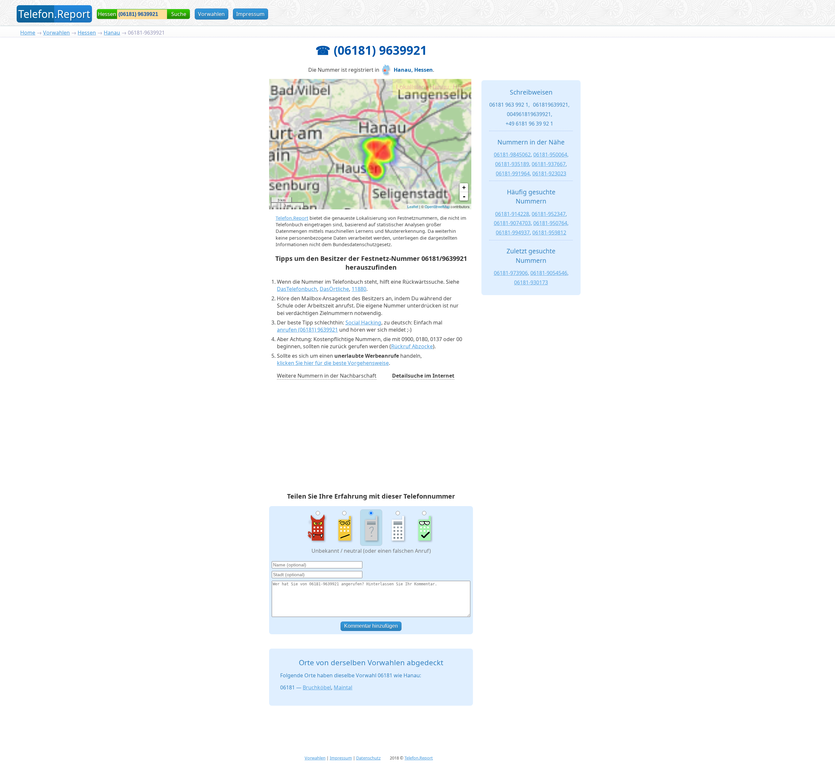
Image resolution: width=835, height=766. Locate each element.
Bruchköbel (317, 687)
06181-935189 (512, 164)
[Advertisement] (371, 437)
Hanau (112, 32)
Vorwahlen (211, 14)
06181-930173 (531, 282)
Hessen (87, 32)
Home (27, 32)
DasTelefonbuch (297, 289)
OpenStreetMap (437, 206)
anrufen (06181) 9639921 (307, 329)
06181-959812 (549, 232)
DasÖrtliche (334, 289)
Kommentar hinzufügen (371, 626)
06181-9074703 (512, 223)
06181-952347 (549, 214)
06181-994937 (513, 232)
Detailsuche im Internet (423, 375)
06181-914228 (512, 214)
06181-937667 (549, 164)
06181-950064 (550, 154)
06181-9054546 (548, 273)
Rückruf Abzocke (412, 346)
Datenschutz (368, 758)
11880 (359, 289)
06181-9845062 (512, 154)
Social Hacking (363, 322)
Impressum (250, 14)
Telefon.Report (292, 218)
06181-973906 (511, 273)
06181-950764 (550, 223)
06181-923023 (549, 173)
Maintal (343, 687)
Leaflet (412, 206)
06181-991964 (513, 173)
